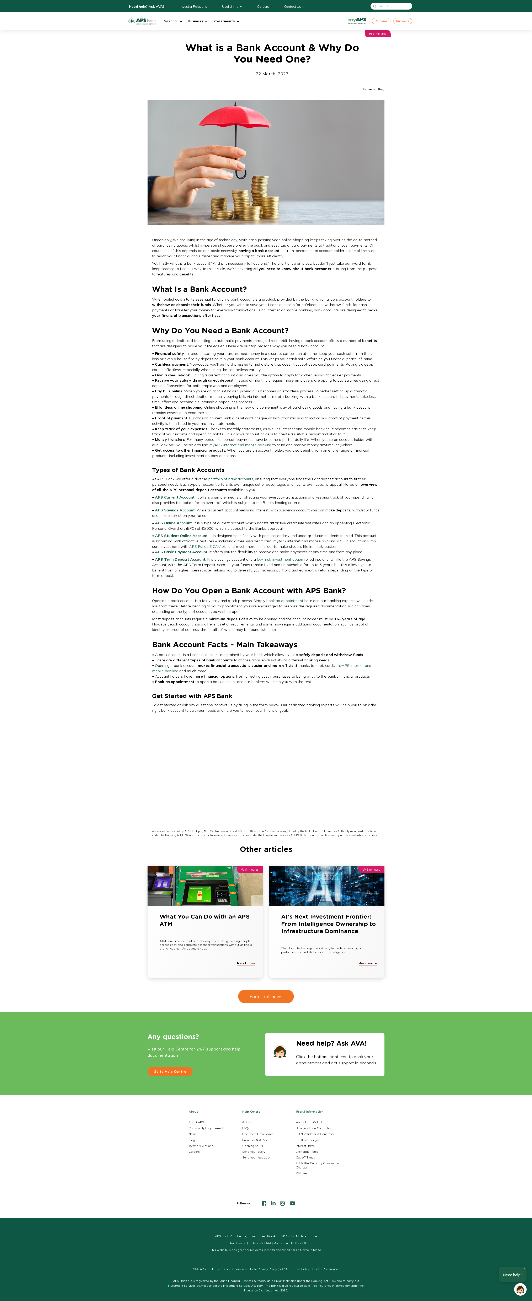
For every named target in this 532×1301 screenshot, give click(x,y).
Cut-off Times (305, 1157)
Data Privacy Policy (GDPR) (269, 1269)
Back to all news (266, 996)
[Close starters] (524, 1269)
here (274, 629)
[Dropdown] (181, 22)
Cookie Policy (300, 1269)
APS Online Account (173, 523)
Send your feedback (256, 1157)
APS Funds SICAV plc (208, 546)
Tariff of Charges (307, 1140)
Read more (246, 963)
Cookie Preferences (325, 1269)
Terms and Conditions (231, 1269)
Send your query (253, 1152)
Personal (381, 21)
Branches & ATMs (254, 1140)
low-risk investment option (280, 559)
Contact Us (292, 6)
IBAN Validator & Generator (315, 1134)
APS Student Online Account (181, 535)
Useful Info (230, 6)
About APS (196, 1122)
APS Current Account (175, 497)
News (193, 1134)
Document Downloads (257, 1134)
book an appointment (284, 600)
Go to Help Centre (170, 1071)
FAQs (246, 1128)
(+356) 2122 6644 (259, 1243)
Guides (247, 1122)
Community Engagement (206, 1128)
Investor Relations (193, 6)
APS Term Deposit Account (180, 559)
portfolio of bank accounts (230, 479)
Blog (192, 1140)
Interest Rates (305, 1146)
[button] (520, 1289)
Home (367, 89)
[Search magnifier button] (374, 6)
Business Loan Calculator (313, 1128)
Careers (263, 6)
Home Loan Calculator (312, 1122)
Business (402, 21)
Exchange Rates (307, 1152)
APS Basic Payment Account (181, 551)
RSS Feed (302, 1173)
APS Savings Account (175, 510)
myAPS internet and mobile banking (240, 444)
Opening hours (252, 1146)
